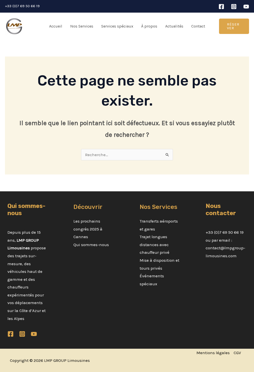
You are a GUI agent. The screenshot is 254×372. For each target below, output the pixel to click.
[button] (234, 26)
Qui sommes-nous (91, 244)
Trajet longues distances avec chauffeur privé (154, 244)
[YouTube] (246, 6)
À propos (149, 26)
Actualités (174, 26)
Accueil (55, 26)
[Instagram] (234, 6)
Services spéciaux (117, 26)
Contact (198, 26)
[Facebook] (221, 6)
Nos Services (81, 26)
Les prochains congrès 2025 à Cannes (87, 229)
